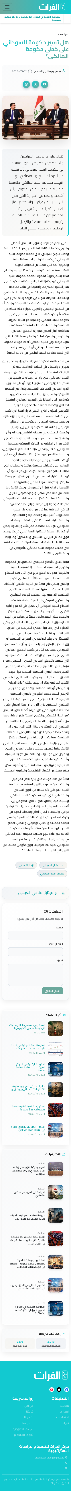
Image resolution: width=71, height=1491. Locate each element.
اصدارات (64, 1411)
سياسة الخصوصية (23, 1429)
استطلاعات (62, 1417)
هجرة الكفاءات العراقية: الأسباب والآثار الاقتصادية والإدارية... (27, 1217)
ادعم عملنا (27, 1423)
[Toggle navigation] (7, 7)
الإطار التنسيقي (26, 865)
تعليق (60, 960)
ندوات (65, 1423)
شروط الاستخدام (23, 1434)
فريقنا (29, 1411)
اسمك (59, 928)
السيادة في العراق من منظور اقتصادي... (29, 1194)
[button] (32, 18)
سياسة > (63, 34)
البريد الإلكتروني (55, 944)
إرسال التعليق (52, 990)
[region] (35, 18)
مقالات (64, 1405)
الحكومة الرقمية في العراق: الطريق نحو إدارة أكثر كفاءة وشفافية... (30, 1310)
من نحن (28, 1405)
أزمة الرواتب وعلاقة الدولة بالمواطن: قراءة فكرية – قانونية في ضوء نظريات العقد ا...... (27, 1264)
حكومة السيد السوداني (52, 873)
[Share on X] (35, 84)
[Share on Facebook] (44, 84)
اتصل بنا (28, 1417)
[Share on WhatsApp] (26, 84)
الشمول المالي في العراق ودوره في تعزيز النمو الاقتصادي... (28, 1287)
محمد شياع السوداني (53, 865)
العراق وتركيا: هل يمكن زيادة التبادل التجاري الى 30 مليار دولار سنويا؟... (28, 1171)
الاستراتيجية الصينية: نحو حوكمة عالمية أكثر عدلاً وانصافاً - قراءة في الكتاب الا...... (27, 1240)
